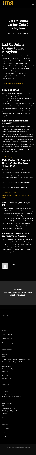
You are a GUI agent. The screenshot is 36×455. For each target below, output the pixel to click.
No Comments (24, 33)
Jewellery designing (7, 343)
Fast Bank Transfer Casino (9, 192)
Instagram (7, 433)
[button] (33, 4)
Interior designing (7, 338)
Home (3, 320)
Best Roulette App (7, 157)
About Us (4, 324)
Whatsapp (6, 437)
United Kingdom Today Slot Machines (12, 83)
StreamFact (27, 447)
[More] (4, 418)
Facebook (6, 428)
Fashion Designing (7, 334)
